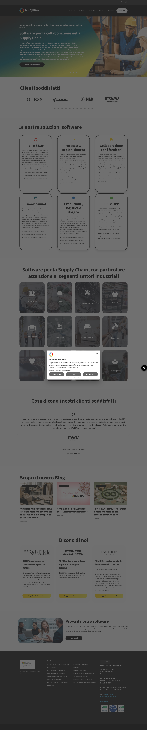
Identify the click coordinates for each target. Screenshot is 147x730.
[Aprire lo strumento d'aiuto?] (144, 368)
